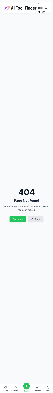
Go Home (18, 219)
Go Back (35, 219)
